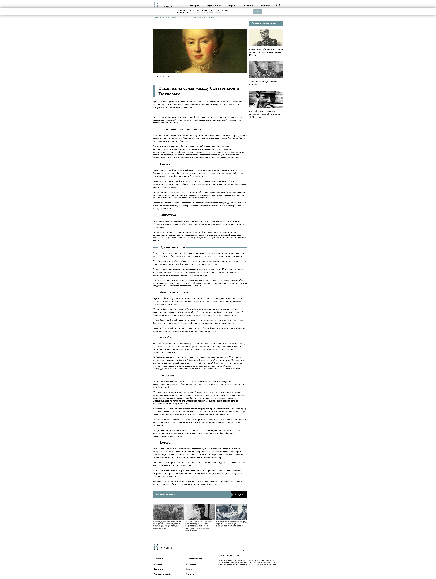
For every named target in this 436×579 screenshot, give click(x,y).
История (194, 5)
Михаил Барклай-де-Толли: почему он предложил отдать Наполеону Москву (266, 52)
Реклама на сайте (163, 574)
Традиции (264, 5)
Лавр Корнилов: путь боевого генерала (263, 83)
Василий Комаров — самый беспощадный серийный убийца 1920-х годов (264, 114)
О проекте (191, 574)
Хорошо (257, 11)
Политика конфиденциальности (230, 555)
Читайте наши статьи (199, 494)
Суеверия (248, 5)
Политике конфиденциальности (208, 12)
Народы (232, 5)
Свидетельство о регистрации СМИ (231, 551)
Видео (189, 569)
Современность (214, 5)
